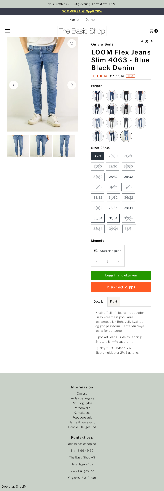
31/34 (113, 218)
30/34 (97, 218)
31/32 (113, 187)
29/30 (113, 156)
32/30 (112, 166)
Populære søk (82, 417)
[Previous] (13, 85)
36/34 (129, 229)
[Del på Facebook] (142, 42)
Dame (90, 20)
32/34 (128, 218)
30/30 (128, 156)
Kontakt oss (82, 413)
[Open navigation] (7, 31)
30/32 (97, 187)
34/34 (113, 229)
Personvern (82, 408)
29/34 (128, 208)
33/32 (97, 197)
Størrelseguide (110, 250)
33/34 (97, 229)
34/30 (97, 177)
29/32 (128, 177)
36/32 (128, 197)
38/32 (97, 208)
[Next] (71, 85)
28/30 (97, 156)
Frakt (113, 301)
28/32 (113, 177)
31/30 (97, 166)
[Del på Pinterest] (152, 42)
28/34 (113, 208)
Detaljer (99, 301)
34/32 (113, 197)
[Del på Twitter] (147, 42)
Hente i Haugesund (82, 422)
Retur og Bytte (82, 403)
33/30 (128, 166)
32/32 (128, 187)
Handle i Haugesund (82, 427)
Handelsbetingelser (82, 398)
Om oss (82, 393)
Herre (74, 20)
